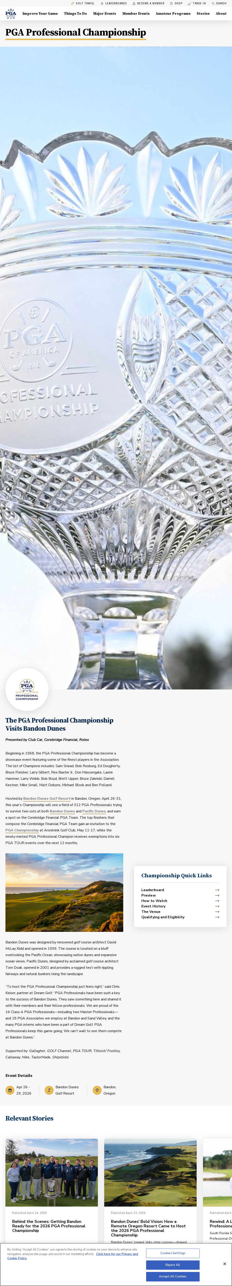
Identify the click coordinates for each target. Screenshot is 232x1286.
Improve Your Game (40, 13)
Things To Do (75, 13)
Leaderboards (116, 3)
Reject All (173, 1265)
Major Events (104, 13)
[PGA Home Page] (10, 13)
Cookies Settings (172, 1253)
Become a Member (150, 3)
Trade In (197, 3)
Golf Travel (85, 3)
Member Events (136, 13)
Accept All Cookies (172, 1276)
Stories (203, 13)
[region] (116, 1264)
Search (221, 3)
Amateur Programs (173, 13)
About (221, 13)
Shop (176, 3)
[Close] (225, 1264)
